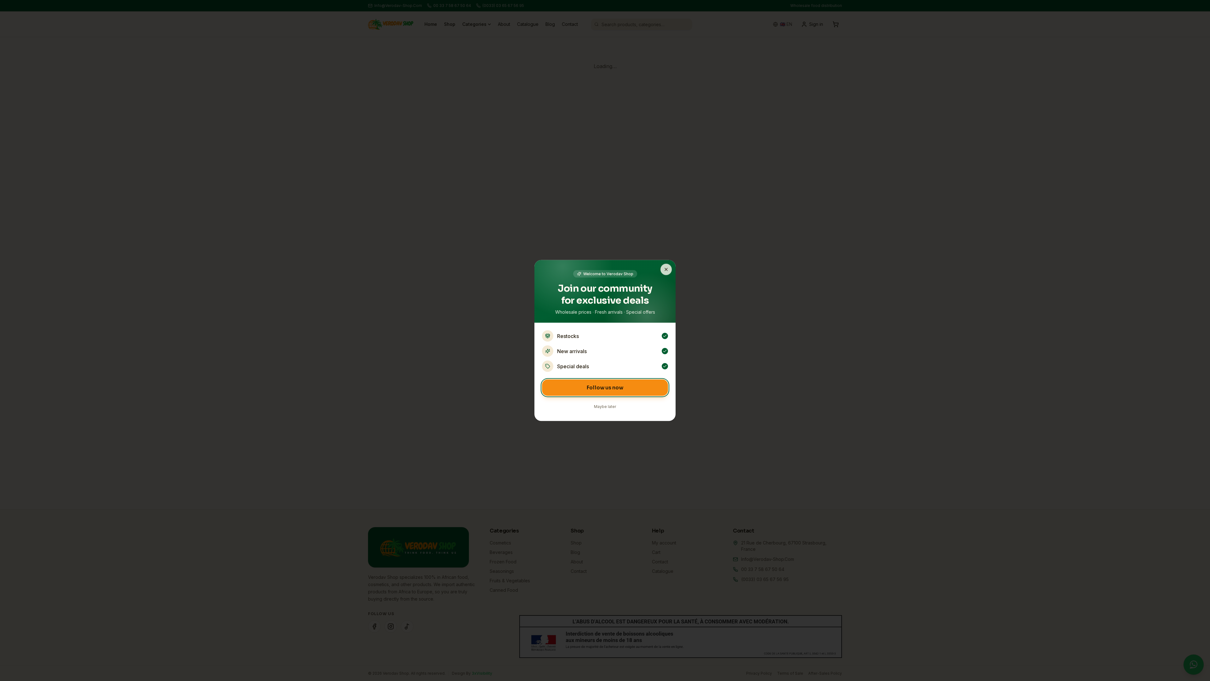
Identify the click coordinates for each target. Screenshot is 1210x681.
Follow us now (605, 387)
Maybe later (605, 406)
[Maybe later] (666, 269)
